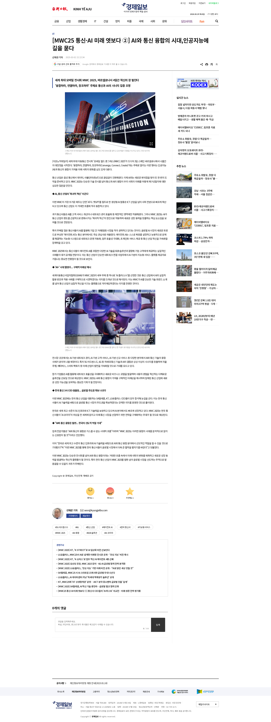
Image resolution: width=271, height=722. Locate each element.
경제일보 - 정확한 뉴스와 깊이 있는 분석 (62, 705)
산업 (68, 21)
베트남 (83, 9)
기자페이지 (73, 515)
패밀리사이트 (204, 704)
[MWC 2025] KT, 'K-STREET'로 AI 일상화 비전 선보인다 (84, 550)
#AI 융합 (75, 532)
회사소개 (60, 691)
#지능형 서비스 (144, 527)
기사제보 (160, 691)
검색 (217, 21)
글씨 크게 (212, 64)
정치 (117, 21)
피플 (129, 21)
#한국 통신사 (125, 527)
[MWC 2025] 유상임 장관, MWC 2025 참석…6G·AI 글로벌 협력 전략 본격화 (92, 563)
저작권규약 (131, 691)
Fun (202, 21)
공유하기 (202, 64)
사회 (152, 21)
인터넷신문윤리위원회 (180, 691)
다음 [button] (215, 83)
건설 (105, 21)
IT (95, 21)
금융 (56, 21)
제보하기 (86, 515)
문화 (164, 21)
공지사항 (60, 683)
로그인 (183, 3)
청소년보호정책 (113, 691)
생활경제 (82, 21)
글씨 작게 (217, 64)
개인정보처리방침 (78, 691)
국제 (141, 21)
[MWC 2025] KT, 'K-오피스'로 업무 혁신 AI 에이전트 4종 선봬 (85, 559)
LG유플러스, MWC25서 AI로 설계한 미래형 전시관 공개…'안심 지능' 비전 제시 (93, 554)
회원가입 (192, 3)
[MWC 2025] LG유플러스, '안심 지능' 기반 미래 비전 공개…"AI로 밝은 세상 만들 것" (96, 568)
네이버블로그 (213, 3)
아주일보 (60, 9)
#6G (77, 527)
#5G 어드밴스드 (61, 527)
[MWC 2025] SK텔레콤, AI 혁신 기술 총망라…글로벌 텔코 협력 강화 (88, 586)
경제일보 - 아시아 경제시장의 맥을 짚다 (135, 8)
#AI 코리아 (108, 532)
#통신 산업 (90, 527)
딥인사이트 (186, 21)
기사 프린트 (207, 64)
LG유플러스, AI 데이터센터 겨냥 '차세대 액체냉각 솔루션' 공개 (86, 577)
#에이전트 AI (107, 527)
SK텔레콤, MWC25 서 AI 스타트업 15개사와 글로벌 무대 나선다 (86, 572)
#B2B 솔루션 (92, 532)
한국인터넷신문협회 (205, 691)
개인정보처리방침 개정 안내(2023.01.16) (88, 683)
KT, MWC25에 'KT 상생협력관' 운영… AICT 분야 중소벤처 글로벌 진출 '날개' (93, 581)
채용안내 (146, 691)
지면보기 (202, 3)
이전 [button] (179, 83)
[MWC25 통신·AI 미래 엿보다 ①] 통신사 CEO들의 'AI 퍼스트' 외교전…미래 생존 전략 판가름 (99, 591)
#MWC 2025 (60, 532)
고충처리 (96, 691)
